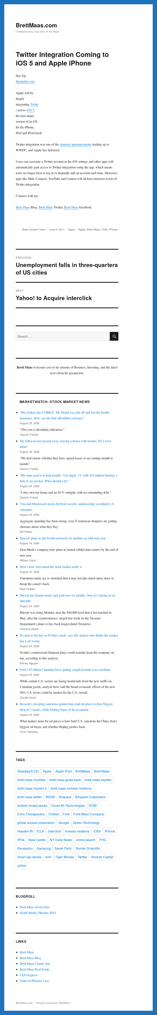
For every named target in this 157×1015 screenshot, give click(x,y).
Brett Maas (23, 207)
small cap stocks (29, 857)
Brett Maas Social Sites (35, 907)
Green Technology (86, 822)
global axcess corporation (36, 822)
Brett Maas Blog (30, 958)
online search (85, 839)
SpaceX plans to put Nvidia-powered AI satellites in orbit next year (63, 538)
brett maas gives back (65, 779)
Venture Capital (102, 857)
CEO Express (29, 975)
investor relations (77, 831)
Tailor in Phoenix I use (34, 980)
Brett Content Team (33, 229)
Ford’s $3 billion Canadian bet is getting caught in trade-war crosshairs (65, 669)
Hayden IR (25, 831)
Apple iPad (63, 771)
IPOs (21, 839)
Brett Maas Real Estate (34, 969)
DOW (93, 805)
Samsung (44, 848)
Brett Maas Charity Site (35, 963)
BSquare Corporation (90, 797)
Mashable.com (25, 81)
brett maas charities (31, 779)
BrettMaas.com (36, 25)
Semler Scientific (88, 848)
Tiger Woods (64, 857)
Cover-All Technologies (68, 805)
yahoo (21, 865)
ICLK (40, 831)
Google (63, 822)
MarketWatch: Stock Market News (55, 401)
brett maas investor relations (71, 788)
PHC (103, 839)
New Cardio (37, 839)
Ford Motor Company (88, 814)
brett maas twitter (29, 797)
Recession (25, 848)
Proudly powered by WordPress (53, 1003)
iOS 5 (30, 110)
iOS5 (105, 229)
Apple (71, 229)
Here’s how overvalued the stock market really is (51, 566)
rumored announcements (76, 144)
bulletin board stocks (32, 805)
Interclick (54, 831)
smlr (48, 857)
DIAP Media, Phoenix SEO (38, 912)
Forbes (54, 814)
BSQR (50, 797)
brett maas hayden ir (32, 788)
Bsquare (65, 797)
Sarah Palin (63, 848)
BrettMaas (82, 771)
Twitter (82, 857)
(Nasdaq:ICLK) (28, 771)
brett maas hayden (98, 779)
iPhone (113, 229)
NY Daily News (61, 839)
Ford (66, 814)
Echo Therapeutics (31, 814)
